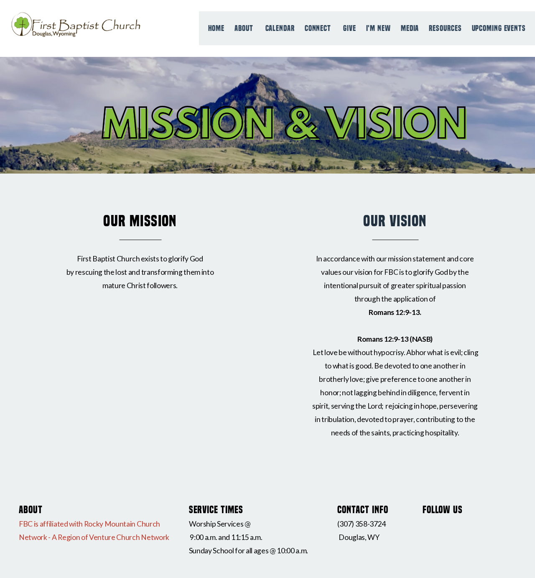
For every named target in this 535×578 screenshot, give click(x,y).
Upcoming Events (499, 28)
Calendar (280, 28)
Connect (319, 28)
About (244, 28)
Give (349, 28)
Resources (445, 28)
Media (410, 28)
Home (216, 28)
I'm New (378, 28)
